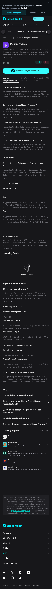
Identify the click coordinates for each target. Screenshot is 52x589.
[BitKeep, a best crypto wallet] (12, 526)
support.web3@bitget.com (20, 511)
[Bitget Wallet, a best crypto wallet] (12, 18)
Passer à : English (14, 13)
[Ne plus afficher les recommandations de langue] (48, 3)
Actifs (5, 553)
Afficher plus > (44, 430)
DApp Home (16, 38)
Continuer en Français (37, 12)
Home (5, 38)
